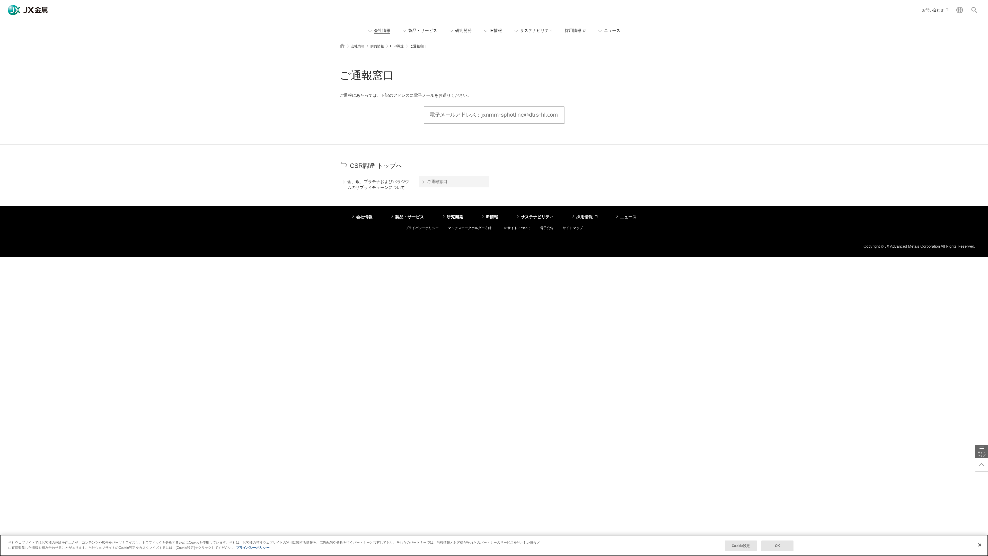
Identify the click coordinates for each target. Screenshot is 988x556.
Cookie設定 (741, 546)
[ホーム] (342, 46)
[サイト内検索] (974, 10)
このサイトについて (516, 228)
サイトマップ (981, 454)
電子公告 (546, 228)
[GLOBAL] (959, 10)
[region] (494, 545)
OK (777, 546)
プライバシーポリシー (422, 228)
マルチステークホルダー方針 (469, 228)
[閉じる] (979, 545)
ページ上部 (981, 464)
